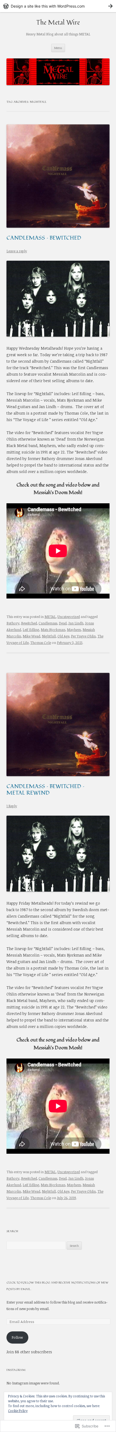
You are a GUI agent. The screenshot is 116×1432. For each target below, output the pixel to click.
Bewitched (29, 623)
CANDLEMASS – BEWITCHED (43, 238)
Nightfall (49, 636)
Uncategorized (68, 616)
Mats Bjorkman (53, 629)
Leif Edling (31, 629)
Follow (17, 1337)
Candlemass (48, 623)
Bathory (12, 623)
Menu (58, 48)
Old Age (63, 636)
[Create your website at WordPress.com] (58, 6)
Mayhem (74, 629)
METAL (50, 616)
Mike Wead (31, 636)
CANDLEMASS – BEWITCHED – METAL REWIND (45, 790)
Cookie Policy (18, 1410)
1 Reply (11, 805)
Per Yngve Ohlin (83, 636)
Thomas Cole (40, 642)
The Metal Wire (58, 23)
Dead (63, 623)
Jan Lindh (75, 623)
